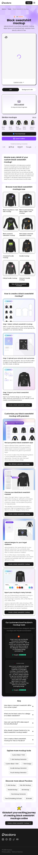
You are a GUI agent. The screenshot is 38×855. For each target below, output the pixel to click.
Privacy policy (6, 852)
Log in (29, 3)
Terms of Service (17, 852)
